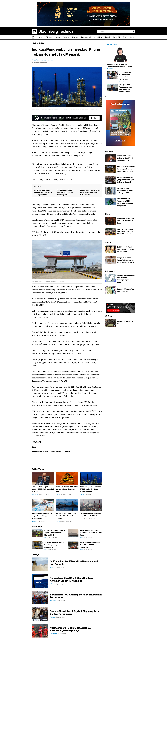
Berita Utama (112, 44)
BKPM (67, 451)
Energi (107, 37)
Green (125, 37)
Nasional (66, 37)
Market (40, 37)
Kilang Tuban (37, 451)
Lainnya (132, 37)
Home (34, 43)
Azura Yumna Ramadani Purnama (42, 60)
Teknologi (49, 37)
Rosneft (46, 451)
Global (58, 37)
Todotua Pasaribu (57, 451)
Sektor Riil (116, 37)
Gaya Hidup (98, 37)
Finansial (75, 37)
